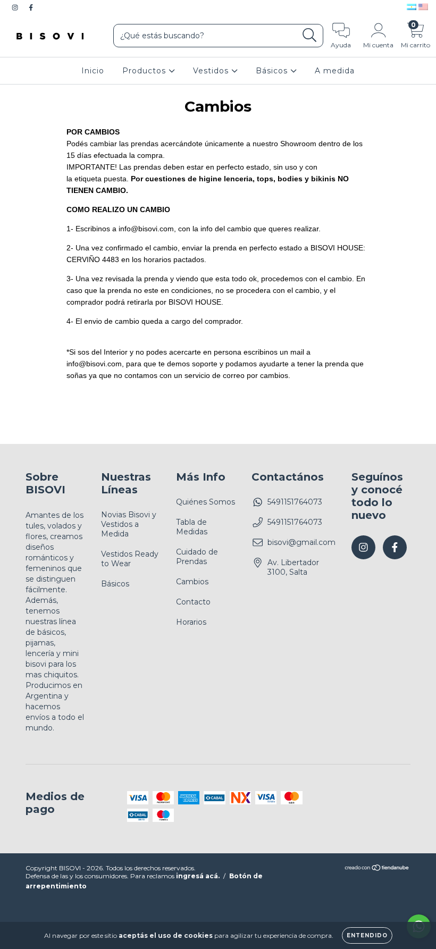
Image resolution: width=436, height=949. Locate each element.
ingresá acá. (198, 876)
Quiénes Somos (205, 502)
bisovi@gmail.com (301, 542)
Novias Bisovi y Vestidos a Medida (128, 524)
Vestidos (212, 70)
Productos (145, 70)
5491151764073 (294, 502)
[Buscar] (309, 35)
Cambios (192, 581)
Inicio (92, 70)
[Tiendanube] (377, 869)
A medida (335, 70)
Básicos (273, 70)
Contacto (193, 602)
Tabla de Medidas (191, 526)
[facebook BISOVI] (31, 7)
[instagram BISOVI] (16, 7)
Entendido (367, 935)
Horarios (191, 622)
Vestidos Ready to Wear (129, 558)
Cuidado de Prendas (197, 556)
